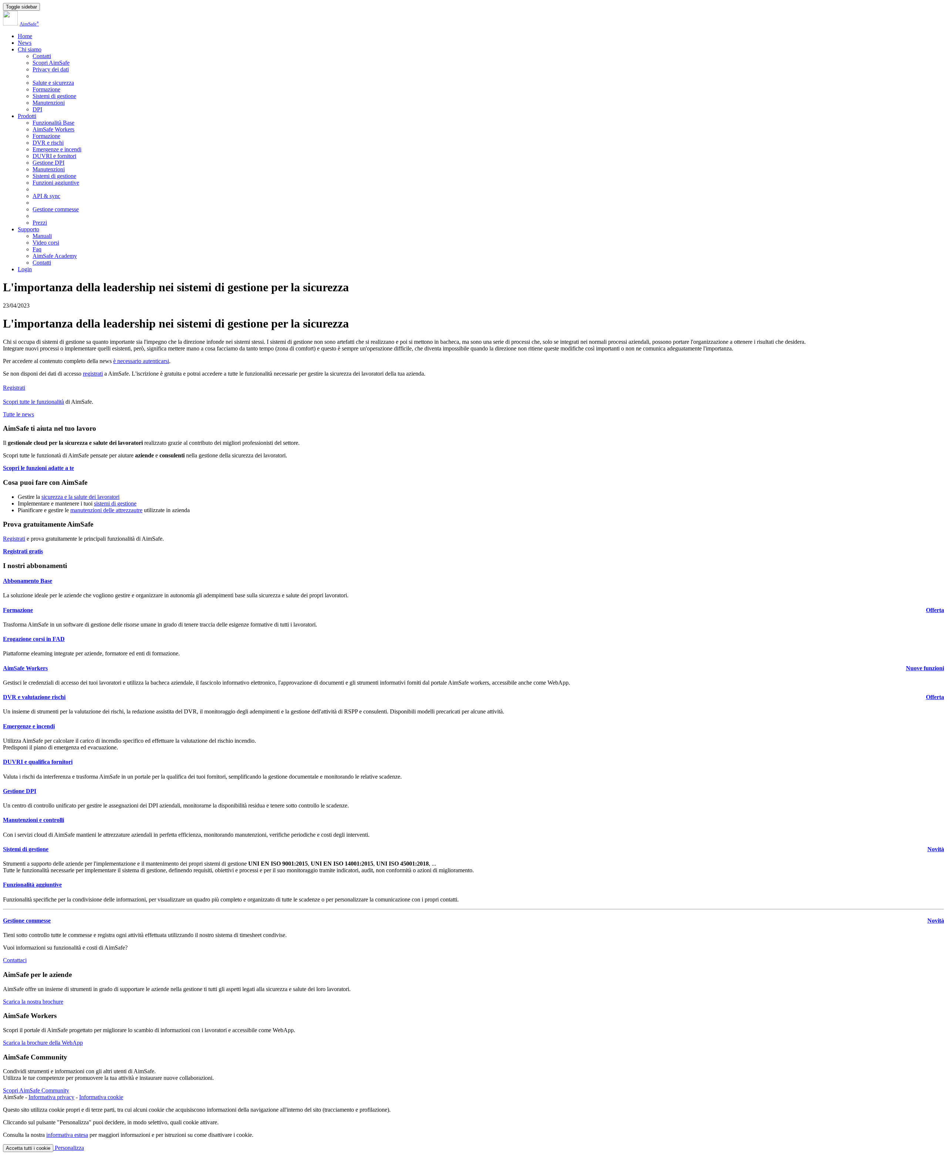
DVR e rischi (48, 143)
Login (25, 269)
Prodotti (27, 116)
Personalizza (68, 1148)
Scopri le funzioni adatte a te (38, 468)
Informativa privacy (51, 1097)
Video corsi (46, 242)
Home (25, 36)
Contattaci (15, 960)
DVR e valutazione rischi (34, 697)
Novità (935, 849)
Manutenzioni (49, 103)
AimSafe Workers (53, 129)
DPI (37, 109)
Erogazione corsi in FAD (34, 639)
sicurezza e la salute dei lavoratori (80, 497)
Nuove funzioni (925, 668)
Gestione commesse (56, 209)
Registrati (14, 388)
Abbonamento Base (27, 581)
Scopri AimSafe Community (36, 1090)
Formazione (46, 89)
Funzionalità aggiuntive (32, 885)
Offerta (935, 610)
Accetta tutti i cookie (28, 1148)
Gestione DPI (48, 163)
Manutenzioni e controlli (33, 820)
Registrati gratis (23, 551)
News (24, 43)
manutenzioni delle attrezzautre (106, 510)
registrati (93, 373)
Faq (37, 249)
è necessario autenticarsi (141, 361)
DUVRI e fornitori (54, 156)
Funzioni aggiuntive (56, 182)
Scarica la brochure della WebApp (43, 1043)
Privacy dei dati (51, 69)
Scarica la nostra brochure (33, 1001)
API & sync (46, 196)
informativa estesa (67, 1135)
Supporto (28, 229)
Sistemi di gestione (54, 96)
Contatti (42, 56)
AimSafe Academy (55, 256)
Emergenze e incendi (57, 149)
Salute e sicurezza (53, 83)
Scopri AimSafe (51, 63)
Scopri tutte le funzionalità (33, 402)
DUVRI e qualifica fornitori (38, 762)
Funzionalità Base (53, 123)
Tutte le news (18, 414)
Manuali (42, 236)
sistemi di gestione (115, 503)
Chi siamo (29, 49)
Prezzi (40, 222)
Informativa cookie (101, 1097)
